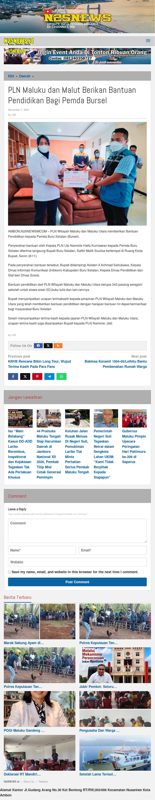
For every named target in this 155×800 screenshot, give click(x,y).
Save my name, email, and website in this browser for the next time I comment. (75, 571)
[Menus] (148, 41)
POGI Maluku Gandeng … (24, 730)
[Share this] (13, 376)
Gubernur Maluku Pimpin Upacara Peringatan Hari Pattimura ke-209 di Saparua (134, 446)
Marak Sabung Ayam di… (24, 642)
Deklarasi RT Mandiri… (22, 774)
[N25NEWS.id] (19, 40)
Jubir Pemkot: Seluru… (98, 686)
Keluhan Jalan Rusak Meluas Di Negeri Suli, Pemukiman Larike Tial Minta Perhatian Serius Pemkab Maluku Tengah (77, 451)
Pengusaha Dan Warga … (99, 730)
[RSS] (58, 345)
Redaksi (43, 781)
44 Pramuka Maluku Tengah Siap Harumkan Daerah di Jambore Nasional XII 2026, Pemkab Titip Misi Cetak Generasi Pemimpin (49, 454)
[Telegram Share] (49, 376)
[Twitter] (48, 345)
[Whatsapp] (61, 376)
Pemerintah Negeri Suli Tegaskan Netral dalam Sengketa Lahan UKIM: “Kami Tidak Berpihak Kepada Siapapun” (104, 454)
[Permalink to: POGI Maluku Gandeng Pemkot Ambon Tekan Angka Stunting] (39, 709)
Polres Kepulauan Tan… (98, 642)
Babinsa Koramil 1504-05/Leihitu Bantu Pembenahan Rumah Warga (116, 361)
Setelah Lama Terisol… (97, 774)
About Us (28, 781)
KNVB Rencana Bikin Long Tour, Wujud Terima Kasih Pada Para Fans (39, 361)
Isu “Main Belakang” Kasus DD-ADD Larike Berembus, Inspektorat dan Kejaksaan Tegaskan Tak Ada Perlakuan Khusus (20, 454)
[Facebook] (38, 345)
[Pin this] (37, 376)
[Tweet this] (25, 376)
